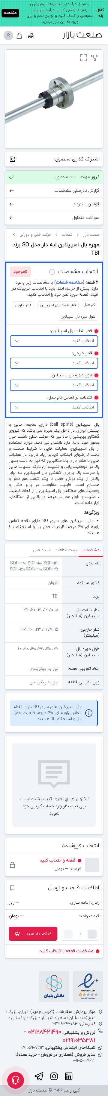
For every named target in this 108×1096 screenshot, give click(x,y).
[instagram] (54, 1076)
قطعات (67, 234)
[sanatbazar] (82, 35)
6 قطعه (76, 282)
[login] (8, 35)
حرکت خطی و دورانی (35, 234)
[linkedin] (68, 1076)
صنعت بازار (91, 234)
